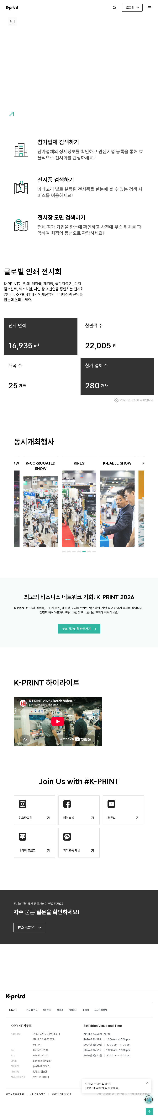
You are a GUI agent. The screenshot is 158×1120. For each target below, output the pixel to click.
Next (147, 501)
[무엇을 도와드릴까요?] (149, 1099)
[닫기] (147, 1082)
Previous (11, 501)
